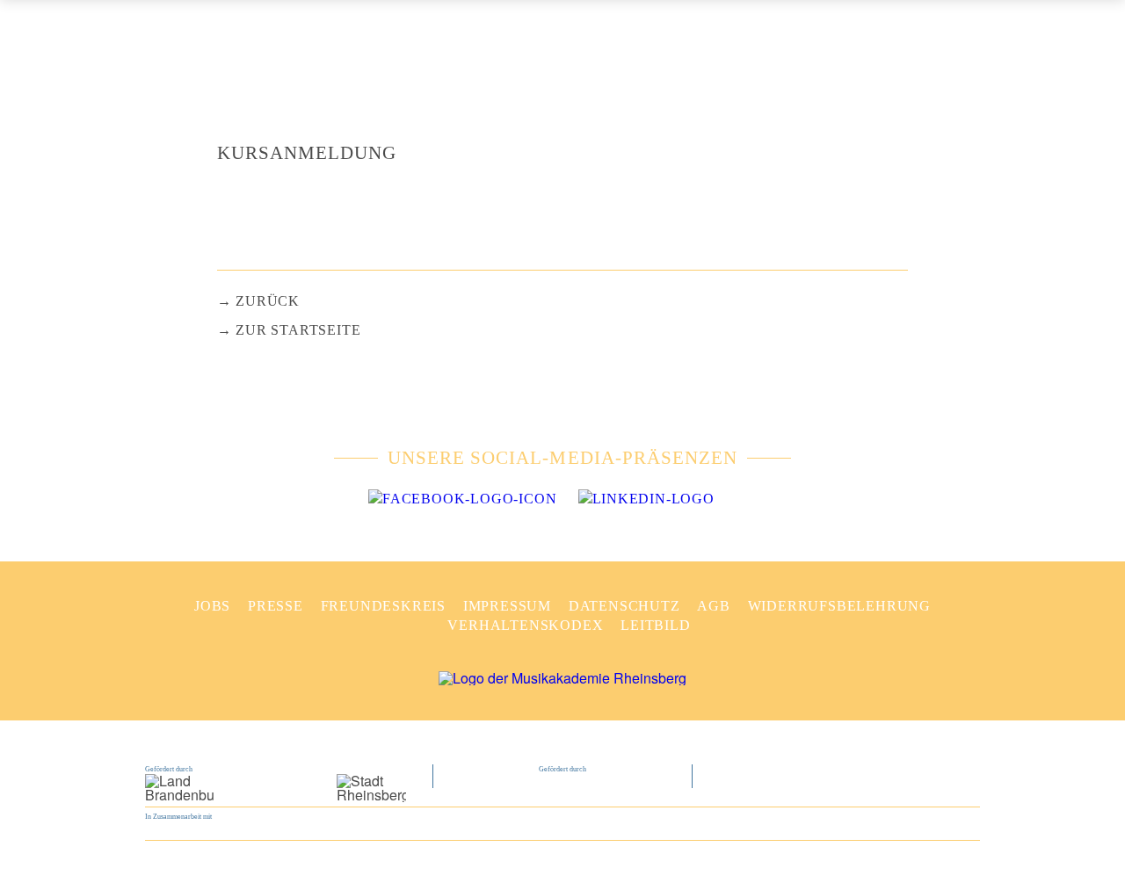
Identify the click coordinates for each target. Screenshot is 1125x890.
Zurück (268, 300)
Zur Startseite (298, 329)
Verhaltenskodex (525, 625)
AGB (713, 605)
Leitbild (655, 625)
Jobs (212, 605)
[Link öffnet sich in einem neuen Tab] (462, 499)
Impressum (507, 605)
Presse (275, 605)
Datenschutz (624, 605)
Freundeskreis (383, 605)
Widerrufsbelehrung (839, 605)
